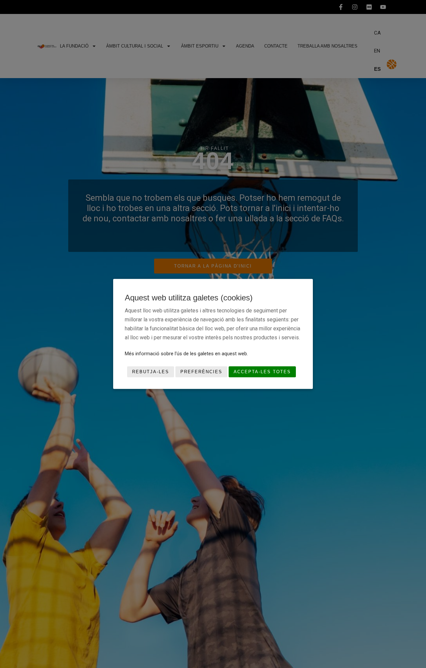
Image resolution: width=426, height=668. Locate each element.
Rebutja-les (150, 371)
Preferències (201, 371)
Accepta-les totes (262, 371)
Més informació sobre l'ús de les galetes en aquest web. (186, 354)
